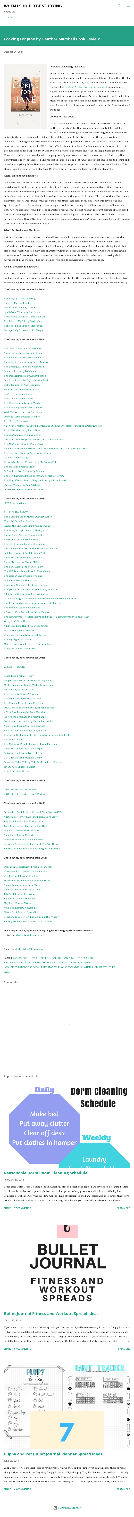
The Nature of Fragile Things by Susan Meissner (30, 744)
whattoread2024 (72, 967)
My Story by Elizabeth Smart (19, 766)
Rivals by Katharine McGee (18, 398)
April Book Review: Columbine (20, 907)
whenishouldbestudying (100, 967)
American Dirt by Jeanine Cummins (23, 557)
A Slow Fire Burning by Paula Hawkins (24, 712)
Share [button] (7, 972)
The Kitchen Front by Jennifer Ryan (23, 703)
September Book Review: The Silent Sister (27, 880)
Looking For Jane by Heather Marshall (86, 87)
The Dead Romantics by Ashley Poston (25, 375)
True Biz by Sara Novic (16, 421)
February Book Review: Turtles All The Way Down (31, 844)
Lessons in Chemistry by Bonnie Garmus (26, 584)
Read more (123, 1208)
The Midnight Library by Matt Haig (23, 698)
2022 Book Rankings (15, 503)
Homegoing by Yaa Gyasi (17, 639)
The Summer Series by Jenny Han (22, 607)
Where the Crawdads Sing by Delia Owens (27, 525)
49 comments (22, 1489)
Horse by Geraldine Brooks (19, 521)
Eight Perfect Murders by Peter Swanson (26, 362)
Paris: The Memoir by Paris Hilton (22, 430)
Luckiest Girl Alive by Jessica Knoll (23, 534)
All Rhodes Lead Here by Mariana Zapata (26, 625)
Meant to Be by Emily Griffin (19, 307)
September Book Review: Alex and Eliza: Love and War (33, 812)
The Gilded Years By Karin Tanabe (22, 403)
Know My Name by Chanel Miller (21, 562)
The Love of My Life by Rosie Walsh (23, 321)
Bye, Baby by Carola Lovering (20, 298)
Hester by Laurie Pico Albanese (21, 539)
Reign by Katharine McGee (18, 393)
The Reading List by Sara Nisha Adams (25, 366)
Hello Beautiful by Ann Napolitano (22, 384)
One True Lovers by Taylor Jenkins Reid (26, 380)
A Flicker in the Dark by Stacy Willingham (27, 594)
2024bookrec (40, 958)
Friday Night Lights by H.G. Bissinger (24, 530)
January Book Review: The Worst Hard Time (28, 921)
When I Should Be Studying (33, 5)
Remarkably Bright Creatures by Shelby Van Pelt (30, 462)
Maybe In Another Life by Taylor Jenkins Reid (28, 684)
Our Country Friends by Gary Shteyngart (26, 634)
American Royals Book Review (20, 789)
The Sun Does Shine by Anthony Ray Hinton (27, 453)
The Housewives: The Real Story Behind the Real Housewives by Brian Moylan (46, 616)
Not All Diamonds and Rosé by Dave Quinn (27, 571)
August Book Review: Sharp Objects (23, 889)
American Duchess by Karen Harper (24, 748)
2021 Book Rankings (14, 666)
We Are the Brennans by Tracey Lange (25, 716)
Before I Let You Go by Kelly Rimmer (24, 471)
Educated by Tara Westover (19, 689)
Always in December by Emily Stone (23, 353)
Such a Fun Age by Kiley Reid (19, 630)
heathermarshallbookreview (23, 962)
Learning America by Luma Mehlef (22, 434)
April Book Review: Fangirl (18, 835)
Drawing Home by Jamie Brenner (22, 416)
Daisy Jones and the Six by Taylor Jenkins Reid (29, 707)
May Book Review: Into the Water (22, 830)
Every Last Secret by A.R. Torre (21, 648)
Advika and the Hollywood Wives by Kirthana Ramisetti (34, 439)
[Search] (120, 6)
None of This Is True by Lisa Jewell (23, 325)
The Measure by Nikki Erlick (19, 466)
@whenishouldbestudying (30, 935)
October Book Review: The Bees (21, 875)
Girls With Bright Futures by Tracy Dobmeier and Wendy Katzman (40, 598)
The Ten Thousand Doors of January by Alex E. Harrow (34, 475)
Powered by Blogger (69, 1507)
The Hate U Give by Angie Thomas (23, 575)
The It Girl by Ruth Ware (17, 512)
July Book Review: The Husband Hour (24, 821)
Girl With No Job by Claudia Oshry (23, 757)
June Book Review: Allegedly (19, 898)
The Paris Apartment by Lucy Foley (23, 566)
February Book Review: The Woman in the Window (31, 916)
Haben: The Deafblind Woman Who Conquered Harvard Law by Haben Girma (45, 448)
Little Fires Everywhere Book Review (24, 794)
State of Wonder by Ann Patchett (22, 484)
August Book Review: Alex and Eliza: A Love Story (31, 816)
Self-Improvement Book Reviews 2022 (24, 553)
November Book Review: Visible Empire (25, 871)
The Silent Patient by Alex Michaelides (25, 544)
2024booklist (21, 958)
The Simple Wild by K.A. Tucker (21, 694)
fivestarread (84, 958)
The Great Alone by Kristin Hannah (23, 348)
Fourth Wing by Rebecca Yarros (21, 389)
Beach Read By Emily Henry (19, 675)
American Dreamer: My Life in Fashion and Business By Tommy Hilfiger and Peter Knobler (53, 425)
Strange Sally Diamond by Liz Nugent (24, 330)
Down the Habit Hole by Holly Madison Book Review (32, 762)
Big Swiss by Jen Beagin (17, 457)
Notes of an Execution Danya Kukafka (24, 316)
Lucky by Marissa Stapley (17, 303)
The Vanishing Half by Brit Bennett (23, 407)
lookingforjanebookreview (22, 967)
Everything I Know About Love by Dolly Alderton (30, 589)
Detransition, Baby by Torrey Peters (23, 753)
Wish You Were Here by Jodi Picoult (23, 412)
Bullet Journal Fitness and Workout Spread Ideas (51, 1313)
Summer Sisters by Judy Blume (20, 371)
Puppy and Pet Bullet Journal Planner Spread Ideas (53, 1454)
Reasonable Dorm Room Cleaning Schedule (45, 1173)
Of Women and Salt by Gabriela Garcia (24, 489)
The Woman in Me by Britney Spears (24, 357)
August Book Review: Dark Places (22, 885)
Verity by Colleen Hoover (18, 621)
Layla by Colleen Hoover (17, 771)
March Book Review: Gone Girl (21, 912)
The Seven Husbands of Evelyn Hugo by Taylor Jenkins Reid (36, 734)
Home (9, 17)
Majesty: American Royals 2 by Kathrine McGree (30, 644)
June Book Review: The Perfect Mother (25, 825)
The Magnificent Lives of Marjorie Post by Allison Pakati (35, 480)
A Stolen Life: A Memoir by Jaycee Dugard (27, 612)
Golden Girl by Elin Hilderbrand (21, 580)
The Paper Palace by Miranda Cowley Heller (28, 516)
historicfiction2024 (56, 962)
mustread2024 (50, 967)
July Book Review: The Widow (20, 894)
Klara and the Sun (13, 739)
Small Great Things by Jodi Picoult (23, 312)
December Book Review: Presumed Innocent (28, 866)
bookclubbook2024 (62, 958)
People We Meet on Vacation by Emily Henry (28, 680)
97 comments (22, 1208)
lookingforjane (80, 962)
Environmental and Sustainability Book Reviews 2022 (32, 548)
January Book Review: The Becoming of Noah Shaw (32, 848)
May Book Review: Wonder (18, 903)
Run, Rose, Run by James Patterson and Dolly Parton (32, 603)
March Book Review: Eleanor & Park (23, 839)
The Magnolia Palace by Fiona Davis (23, 443)
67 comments (22, 1348)
